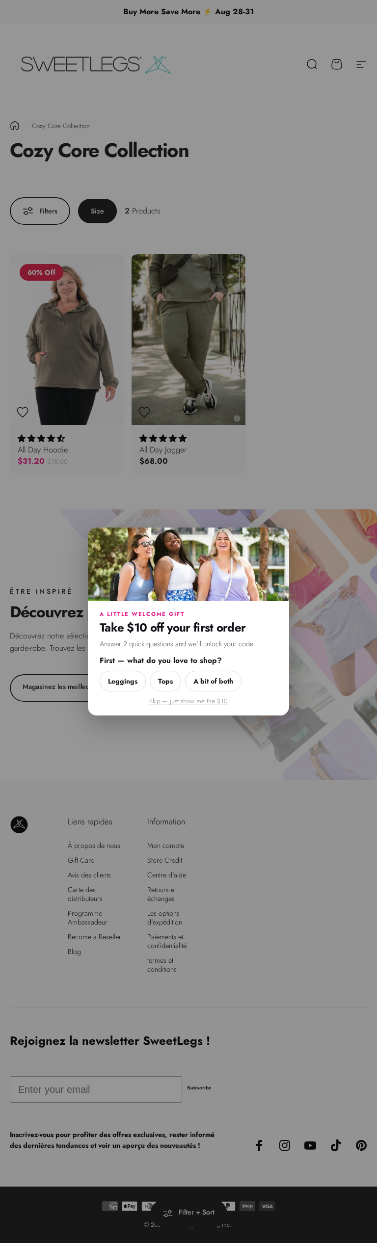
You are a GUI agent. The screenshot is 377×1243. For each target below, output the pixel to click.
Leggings (122, 681)
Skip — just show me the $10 (188, 701)
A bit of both (213, 681)
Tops (165, 681)
